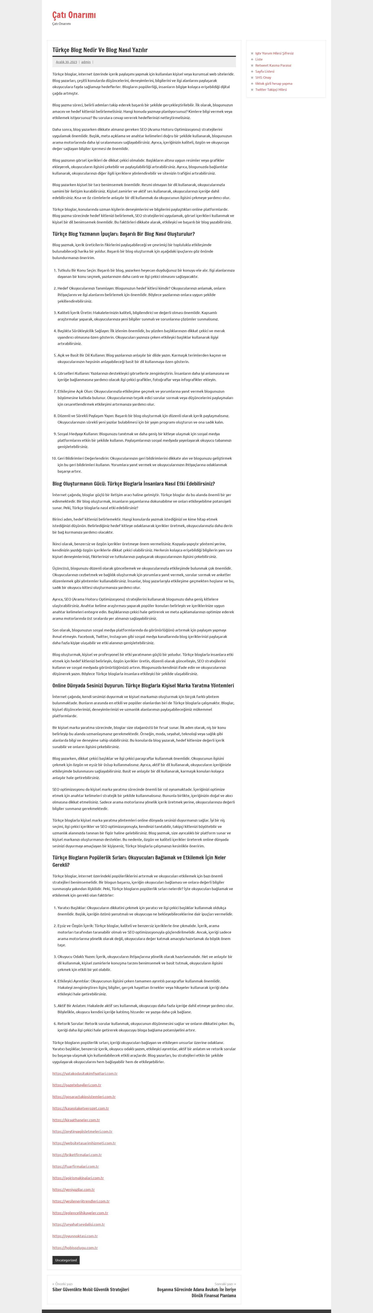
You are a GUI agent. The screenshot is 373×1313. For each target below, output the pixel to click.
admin (86, 62)
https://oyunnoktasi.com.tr (75, 1235)
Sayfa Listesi (264, 71)
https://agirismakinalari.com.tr (78, 1177)
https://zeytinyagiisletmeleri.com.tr (82, 1131)
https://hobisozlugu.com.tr (75, 1247)
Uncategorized (66, 1260)
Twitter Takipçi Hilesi (271, 89)
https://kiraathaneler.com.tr (76, 1119)
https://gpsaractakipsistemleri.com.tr (84, 1096)
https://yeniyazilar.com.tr (73, 1189)
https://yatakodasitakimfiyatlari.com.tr (85, 1073)
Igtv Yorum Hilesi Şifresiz (274, 53)
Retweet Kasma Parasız (273, 65)
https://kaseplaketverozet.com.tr (80, 1108)
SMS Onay (263, 77)
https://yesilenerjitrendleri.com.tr (81, 1201)
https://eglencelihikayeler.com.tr (80, 1212)
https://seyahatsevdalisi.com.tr (78, 1224)
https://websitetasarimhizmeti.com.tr (84, 1143)
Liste (259, 59)
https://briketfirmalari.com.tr (77, 1154)
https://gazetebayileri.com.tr (76, 1084)
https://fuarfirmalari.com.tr (75, 1166)
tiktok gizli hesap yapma (273, 83)
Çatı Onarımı (74, 14)
